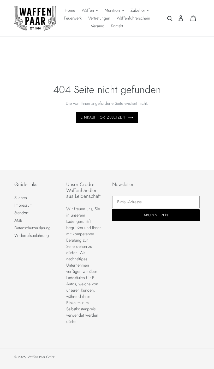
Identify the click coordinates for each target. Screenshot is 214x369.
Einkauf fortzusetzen (103, 117)
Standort (21, 213)
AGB (18, 220)
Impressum (23, 205)
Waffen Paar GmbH (42, 356)
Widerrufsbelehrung (31, 235)
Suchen (20, 198)
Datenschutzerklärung (32, 228)
